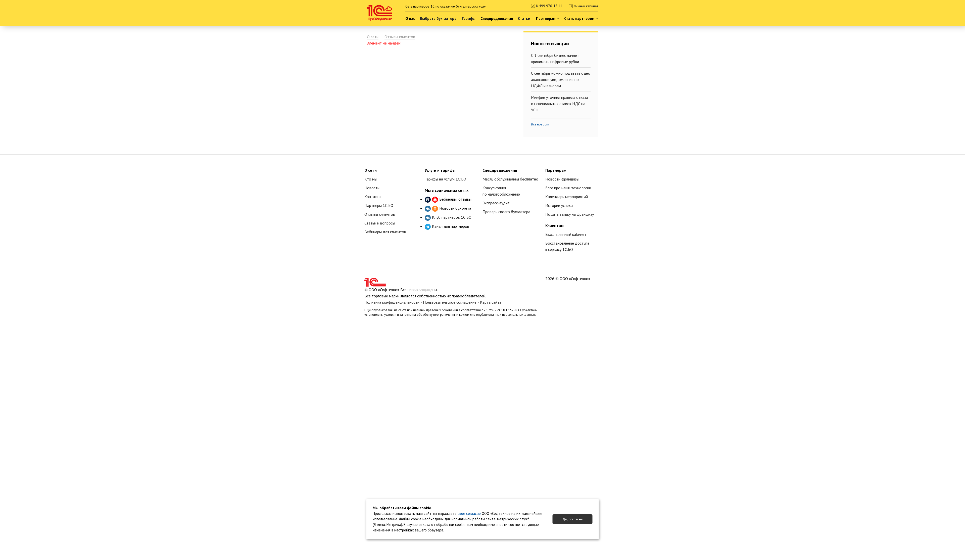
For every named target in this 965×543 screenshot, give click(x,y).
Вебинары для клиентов (385, 231)
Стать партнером (580, 18)
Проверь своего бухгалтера (506, 211)
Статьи (524, 18)
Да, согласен (573, 519)
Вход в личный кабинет (565, 234)
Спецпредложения (496, 18)
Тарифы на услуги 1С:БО (445, 179)
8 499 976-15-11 (549, 6)
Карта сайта (490, 302)
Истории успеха (559, 205)
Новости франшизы (562, 179)
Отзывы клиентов (399, 36)
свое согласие (469, 513)
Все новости (540, 124)
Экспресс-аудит (496, 202)
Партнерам (546, 18)
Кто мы (370, 179)
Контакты (372, 196)
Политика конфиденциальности (391, 302)
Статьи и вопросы (379, 222)
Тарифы (468, 18)
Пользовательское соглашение (449, 302)
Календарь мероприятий (566, 196)
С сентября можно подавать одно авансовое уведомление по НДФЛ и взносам (560, 79)
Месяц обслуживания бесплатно (510, 179)
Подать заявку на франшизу (569, 214)
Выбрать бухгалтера (438, 18)
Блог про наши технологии (568, 187)
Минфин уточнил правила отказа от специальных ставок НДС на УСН (559, 103)
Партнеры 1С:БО (378, 205)
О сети (372, 36)
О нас (410, 18)
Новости (371, 187)
